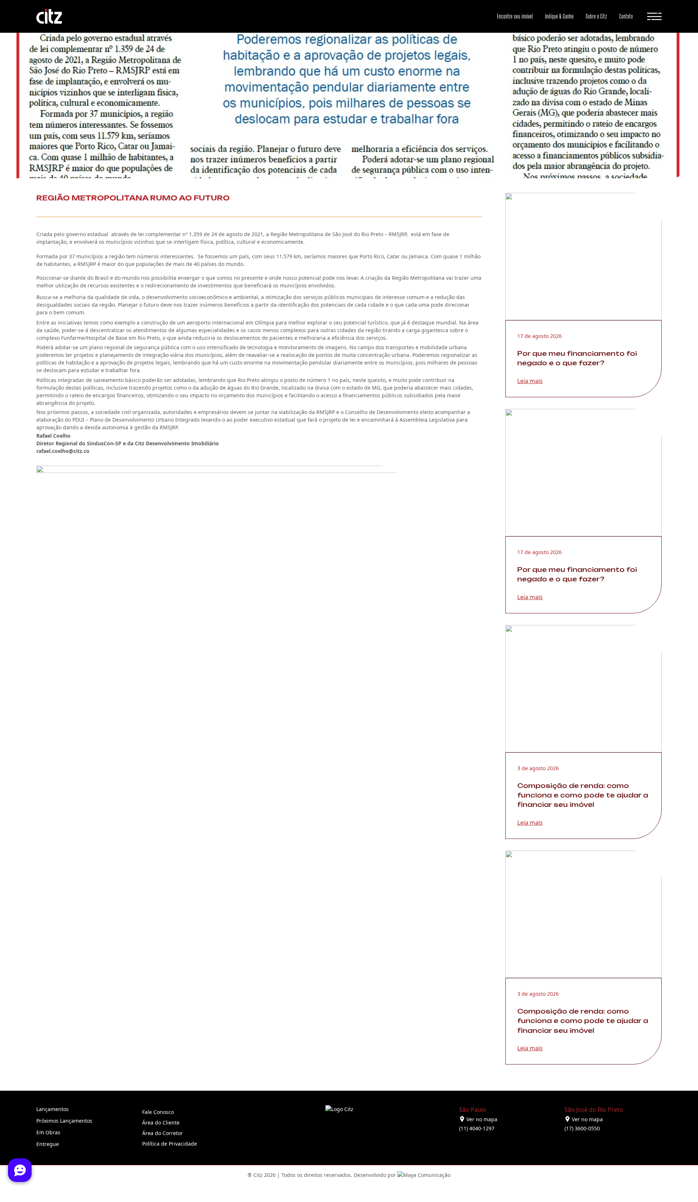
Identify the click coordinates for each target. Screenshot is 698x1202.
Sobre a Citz (596, 16)
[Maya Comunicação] (423, 1175)
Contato (626, 16)
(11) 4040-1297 (476, 1128)
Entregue (47, 1144)
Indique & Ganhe (559, 16)
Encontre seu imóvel (515, 16)
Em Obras (48, 1132)
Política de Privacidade (169, 1143)
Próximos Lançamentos (64, 1120)
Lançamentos (52, 1109)
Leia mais (530, 381)
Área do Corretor (162, 1133)
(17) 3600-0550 (582, 1128)
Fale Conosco (158, 1112)
